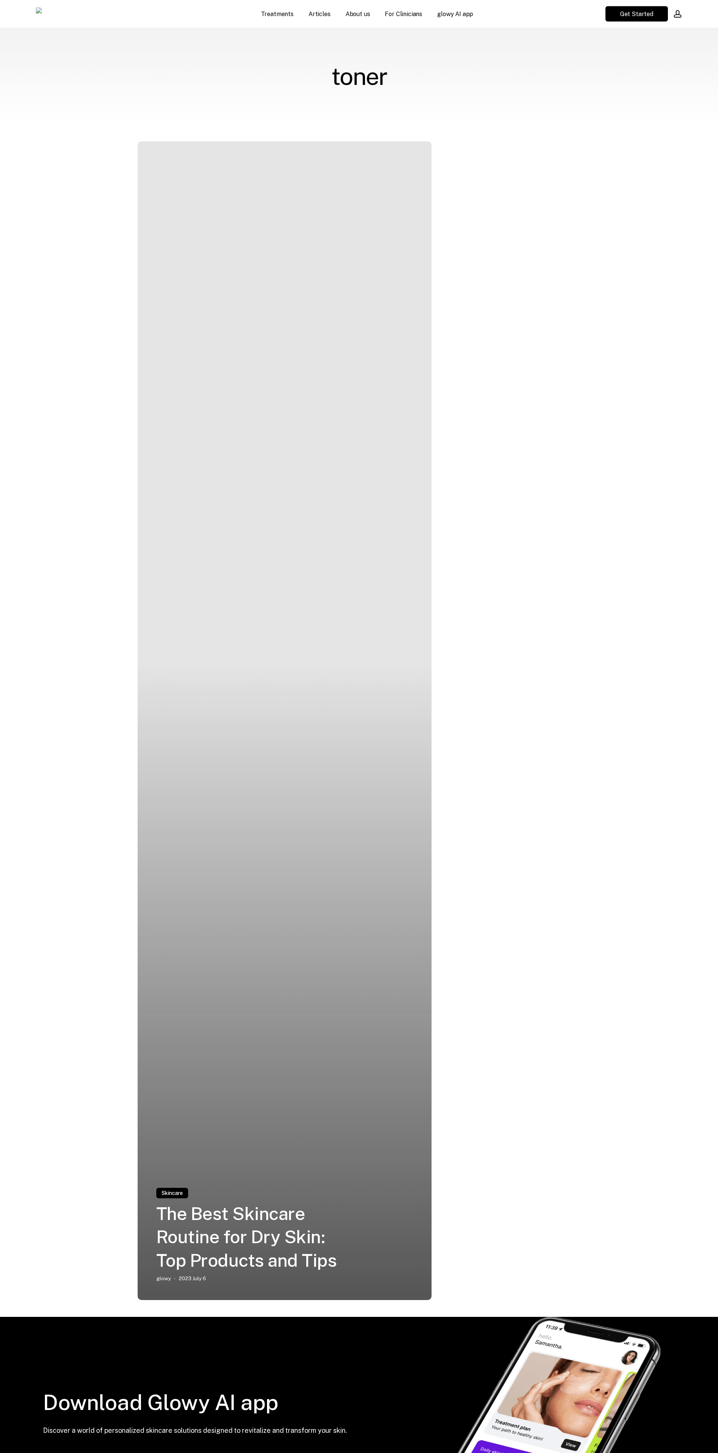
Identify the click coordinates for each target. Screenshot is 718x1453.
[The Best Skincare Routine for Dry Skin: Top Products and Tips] (285, 720)
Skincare (172, 1193)
